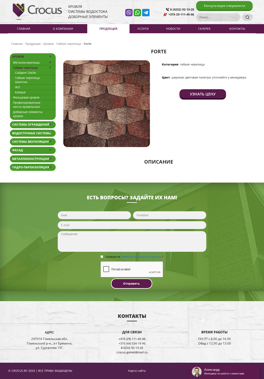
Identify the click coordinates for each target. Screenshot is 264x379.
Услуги (143, 29)
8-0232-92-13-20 (132, 348)
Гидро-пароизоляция (30, 167)
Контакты (237, 29)
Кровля (18, 56)
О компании (63, 29)
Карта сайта (137, 371)
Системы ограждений (31, 124)
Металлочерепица (26, 62)
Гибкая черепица (25, 68)
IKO (17, 87)
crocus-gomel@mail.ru (132, 352)
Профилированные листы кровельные (26, 105)
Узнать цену (203, 93)
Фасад (17, 150)
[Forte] (106, 103)
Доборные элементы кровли (27, 114)
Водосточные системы (31, 133)
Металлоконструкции (30, 159)
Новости (173, 29)
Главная (23, 29)
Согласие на (134, 256)
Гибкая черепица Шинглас (27, 80)
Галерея (204, 29)
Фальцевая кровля (26, 97)
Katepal (20, 92)
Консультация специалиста (224, 6)
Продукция (108, 29)
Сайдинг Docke (25, 73)
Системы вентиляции (30, 142)
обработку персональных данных (141, 256)
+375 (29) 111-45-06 (132, 339)
